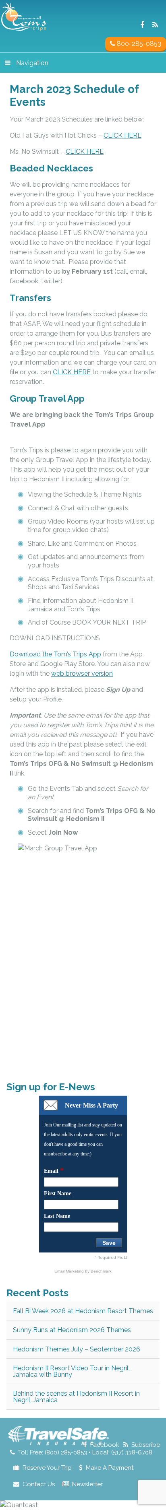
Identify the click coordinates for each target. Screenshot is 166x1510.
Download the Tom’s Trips (55, 654)
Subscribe (145, 1444)
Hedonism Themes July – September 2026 (76, 1349)
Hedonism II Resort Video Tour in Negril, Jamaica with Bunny (71, 1371)
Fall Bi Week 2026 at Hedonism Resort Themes (83, 1311)
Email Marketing (69, 1271)
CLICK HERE (122, 135)
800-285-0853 (138, 43)
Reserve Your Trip (47, 1467)
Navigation (32, 63)
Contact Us (39, 1484)
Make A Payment (109, 1467)
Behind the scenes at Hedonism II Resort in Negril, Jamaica (76, 1397)
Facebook (104, 1444)
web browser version (82, 673)
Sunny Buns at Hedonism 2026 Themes (72, 1330)
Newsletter (87, 1484)
